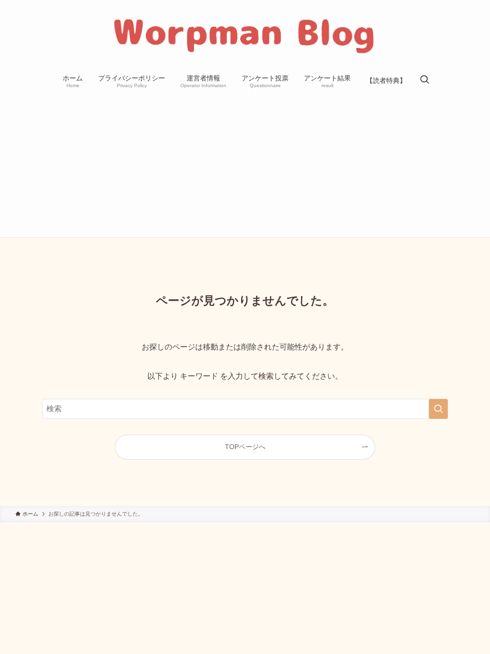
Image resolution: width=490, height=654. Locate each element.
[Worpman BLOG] (245, 35)
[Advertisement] (245, 166)
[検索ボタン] (424, 80)
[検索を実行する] (438, 409)
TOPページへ (245, 447)
